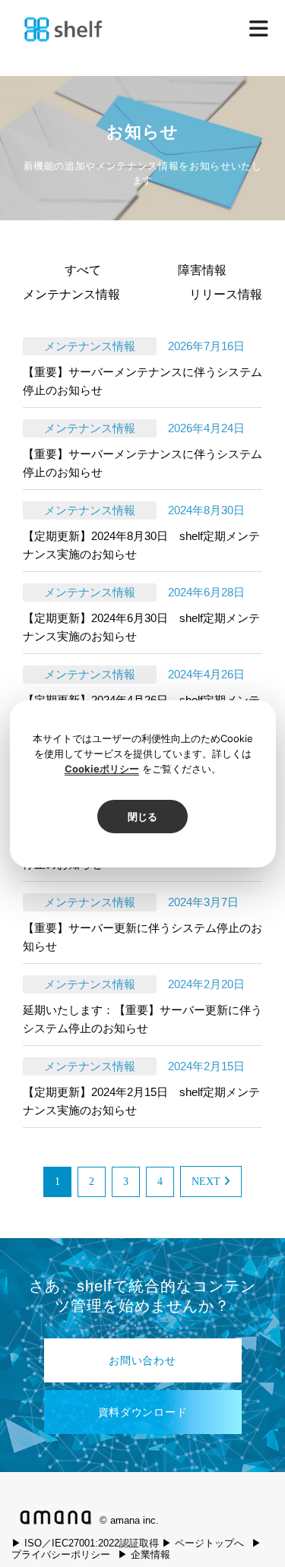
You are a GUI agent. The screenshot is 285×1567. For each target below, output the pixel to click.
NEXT (207, 1181)
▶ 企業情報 (144, 1554)
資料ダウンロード (143, 1412)
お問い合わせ (142, 1360)
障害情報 (202, 270)
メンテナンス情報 (71, 294)
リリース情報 (225, 294)
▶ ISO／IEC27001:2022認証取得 (85, 1543)
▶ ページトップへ (203, 1543)
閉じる (142, 816)
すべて (83, 270)
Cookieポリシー (102, 769)
